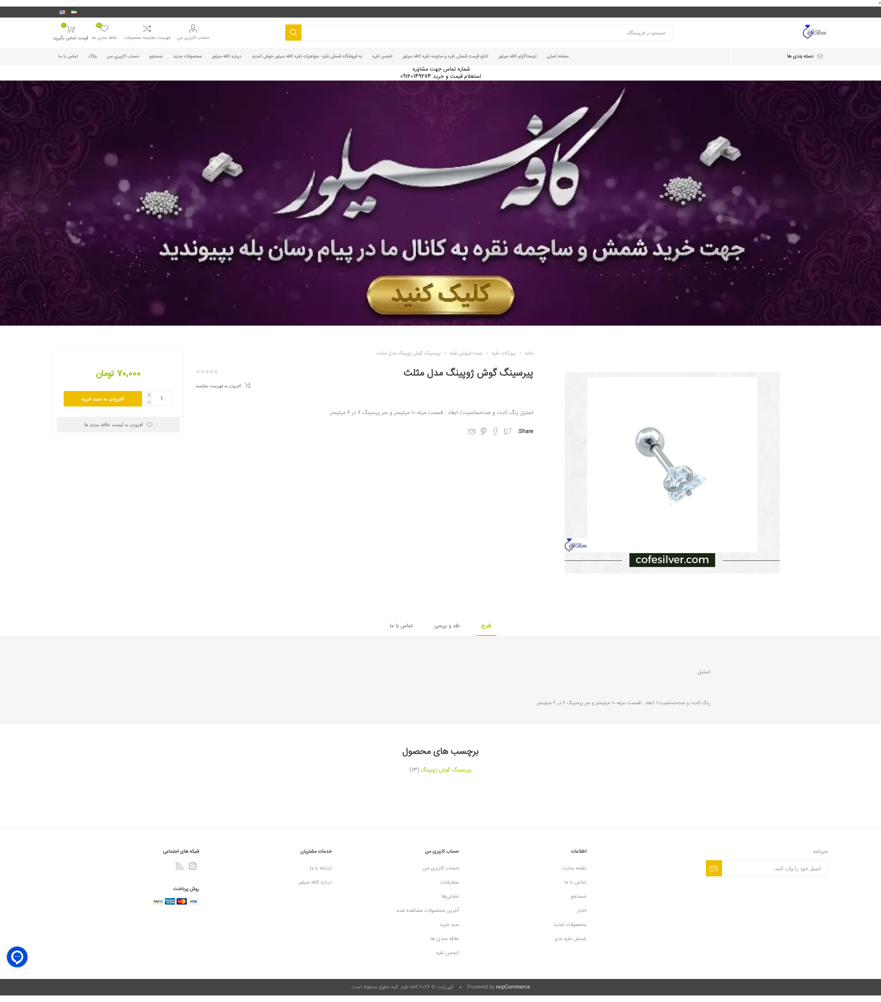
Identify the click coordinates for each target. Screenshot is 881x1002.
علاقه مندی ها (444, 939)
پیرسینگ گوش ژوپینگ (446, 770)
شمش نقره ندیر (570, 939)
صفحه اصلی (558, 56)
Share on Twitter (507, 431)
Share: (525, 431)
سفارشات (449, 882)
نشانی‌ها (450, 896)
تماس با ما (68, 56)
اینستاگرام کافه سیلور (518, 56)
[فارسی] (73, 12)
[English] (62, 12)
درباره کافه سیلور (226, 56)
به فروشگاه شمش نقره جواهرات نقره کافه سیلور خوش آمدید (307, 56)
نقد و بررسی (447, 626)
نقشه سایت (574, 868)
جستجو (293, 32)
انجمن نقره (382, 56)
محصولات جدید (187, 56)
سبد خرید (449, 925)
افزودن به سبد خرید (103, 398)
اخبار (581, 911)
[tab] (486, 626)
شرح (486, 626)
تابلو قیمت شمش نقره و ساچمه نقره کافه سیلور (445, 56)
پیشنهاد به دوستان (472, 431)
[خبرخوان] (179, 866)
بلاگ (92, 56)
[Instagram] (192, 866)
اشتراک (714, 868)
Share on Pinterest (483, 431)
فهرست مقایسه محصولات (147, 37)
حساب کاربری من (193, 37)
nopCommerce (513, 987)
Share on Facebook (495, 431)
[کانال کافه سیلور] (440, 203)
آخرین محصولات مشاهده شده (427, 911)
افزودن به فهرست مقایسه (218, 385)
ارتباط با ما (321, 868)
